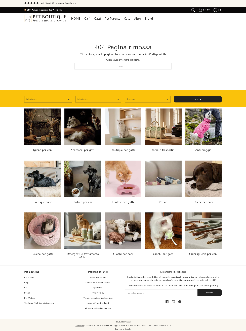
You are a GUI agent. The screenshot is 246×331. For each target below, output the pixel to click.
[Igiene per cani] (42, 126)
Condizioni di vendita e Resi (98, 282)
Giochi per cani (123, 253)
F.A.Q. (27, 287)
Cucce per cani (203, 202)
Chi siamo (28, 277)
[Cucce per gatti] (42, 230)
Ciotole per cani (82, 202)
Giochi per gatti (163, 253)
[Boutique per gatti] (123, 126)
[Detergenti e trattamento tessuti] (82, 230)
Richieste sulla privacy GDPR (98, 308)
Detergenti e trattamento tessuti (83, 255)
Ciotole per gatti (123, 202)
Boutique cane (42, 202)
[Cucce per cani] (203, 179)
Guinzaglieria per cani (203, 253)
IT (221, 10)
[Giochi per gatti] (163, 230)
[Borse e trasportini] (163, 126)
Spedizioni (98, 287)
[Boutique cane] (42, 179)
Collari (163, 202)
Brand (27, 292)
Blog (26, 282)
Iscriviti (209, 292)
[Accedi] (215, 10)
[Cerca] (193, 10)
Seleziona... (31, 99)
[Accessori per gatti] (82, 126)
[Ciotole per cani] (82, 179)
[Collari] (163, 179)
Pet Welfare (29, 298)
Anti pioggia (203, 150)
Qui (115, 59)
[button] (167, 301)
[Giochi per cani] (123, 230)
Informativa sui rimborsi (98, 303)
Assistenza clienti (98, 277)
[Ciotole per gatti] (123, 179)
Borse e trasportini (163, 150)
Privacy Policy (98, 292)
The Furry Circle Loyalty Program (39, 303)
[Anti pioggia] (203, 126)
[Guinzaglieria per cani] (203, 230)
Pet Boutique (120, 322)
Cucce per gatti (43, 253)
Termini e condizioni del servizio (98, 298)
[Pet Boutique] (45, 18)
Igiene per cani (43, 150)
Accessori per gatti (82, 150)
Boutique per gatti (123, 150)
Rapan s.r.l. (79, 325)
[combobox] (123, 66)
